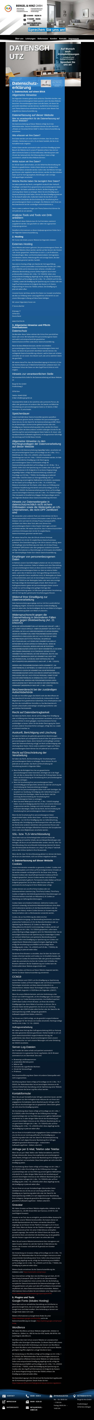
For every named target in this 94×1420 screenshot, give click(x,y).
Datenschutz (13, 1407)
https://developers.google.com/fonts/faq (26, 1318)
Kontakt (62, 39)
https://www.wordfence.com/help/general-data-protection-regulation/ (36, 1383)
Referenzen (43, 39)
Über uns (19, 39)
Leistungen (30, 39)
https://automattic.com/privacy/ (35, 1272)
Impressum (73, 39)
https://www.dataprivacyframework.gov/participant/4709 (31, 1293)
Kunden (53, 39)
